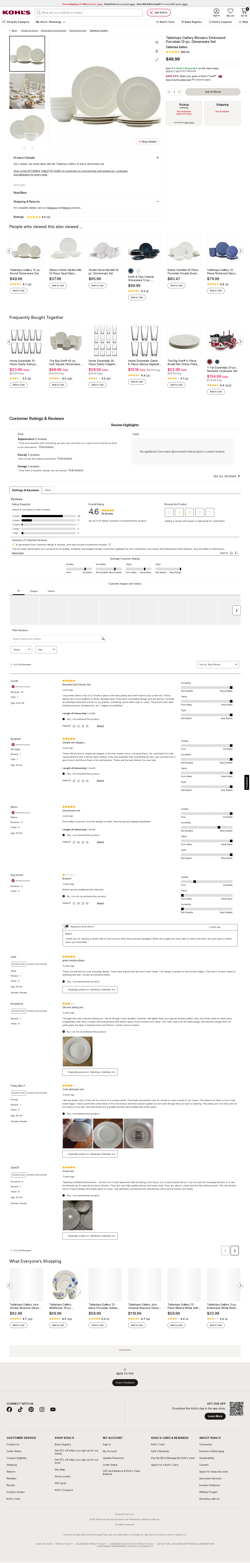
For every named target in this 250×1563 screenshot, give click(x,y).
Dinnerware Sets (78, 30)
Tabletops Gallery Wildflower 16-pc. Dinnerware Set (60, 1306)
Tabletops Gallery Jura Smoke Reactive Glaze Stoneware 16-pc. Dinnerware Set (24, 1306)
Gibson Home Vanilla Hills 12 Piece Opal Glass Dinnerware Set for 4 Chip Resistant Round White (65, 271)
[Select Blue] (131, 271)
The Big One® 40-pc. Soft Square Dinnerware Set (64, 362)
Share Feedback (125, 1382)
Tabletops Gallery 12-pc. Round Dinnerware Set (25, 271)
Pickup (184, 104)
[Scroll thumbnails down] (32, 147)
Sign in (169, 71)
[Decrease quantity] (168, 91)
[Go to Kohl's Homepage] (17, 13)
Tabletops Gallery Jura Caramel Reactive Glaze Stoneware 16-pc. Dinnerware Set (143, 1306)
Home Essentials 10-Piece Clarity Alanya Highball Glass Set (23, 362)
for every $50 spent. (162, 4)
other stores (189, 122)
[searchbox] (89, 12)
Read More (20, 192)
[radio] (184, 113)
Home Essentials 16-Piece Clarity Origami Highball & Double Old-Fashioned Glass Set (103, 362)
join (178, 71)
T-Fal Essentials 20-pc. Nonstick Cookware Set (222, 369)
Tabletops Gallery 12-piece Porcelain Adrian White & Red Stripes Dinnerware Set (103, 1306)
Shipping (222, 104)
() (30, 284)
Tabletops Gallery (98, 30)
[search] (39, 12)
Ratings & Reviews (25, 490)
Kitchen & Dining (29, 30)
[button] (178, 51)
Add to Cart (19, 290)
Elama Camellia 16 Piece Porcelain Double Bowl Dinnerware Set (183, 271)
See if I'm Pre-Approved (178, 79)
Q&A (48, 490)
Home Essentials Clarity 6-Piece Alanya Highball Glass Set (143, 362)
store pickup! (119, 4)
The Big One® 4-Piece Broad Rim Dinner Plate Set (182, 362)
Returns (67, 207)
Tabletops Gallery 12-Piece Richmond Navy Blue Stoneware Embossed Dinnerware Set (221, 271)
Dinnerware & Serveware (53, 30)
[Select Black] (217, 361)
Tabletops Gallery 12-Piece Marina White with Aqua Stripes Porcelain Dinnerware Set (183, 1306)
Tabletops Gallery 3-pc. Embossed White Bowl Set (222, 1306)
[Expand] (156, 59)
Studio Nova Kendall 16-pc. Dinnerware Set (104, 271)
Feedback (246, 782)
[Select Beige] (138, 271)
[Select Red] (209, 361)
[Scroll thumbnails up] (24, 147)
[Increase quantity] (179, 91)
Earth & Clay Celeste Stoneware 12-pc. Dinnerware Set (141, 278)
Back (15, 30)
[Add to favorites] (156, 42)
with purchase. (83, 4)
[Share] (156, 51)
